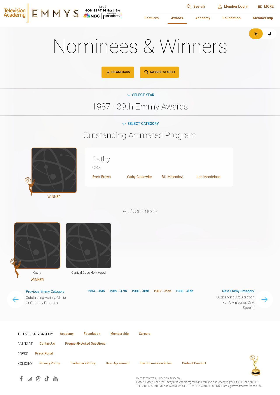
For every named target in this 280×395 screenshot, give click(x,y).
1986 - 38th (140, 291)
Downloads (120, 72)
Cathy (101, 159)
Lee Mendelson (208, 177)
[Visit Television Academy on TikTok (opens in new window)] (47, 379)
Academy (202, 18)
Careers (144, 333)
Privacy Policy (49, 363)
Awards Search (162, 72)
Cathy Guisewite (139, 177)
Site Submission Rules (156, 363)
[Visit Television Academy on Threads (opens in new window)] (38, 379)
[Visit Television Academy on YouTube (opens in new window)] (55, 379)
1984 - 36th (96, 291)
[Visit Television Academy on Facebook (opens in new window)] (21, 379)
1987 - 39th (162, 291)
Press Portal (44, 353)
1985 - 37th (118, 291)
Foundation (231, 18)
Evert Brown (101, 177)
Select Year (143, 95)
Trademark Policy (83, 363)
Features (152, 18)
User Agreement (117, 363)
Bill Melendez (172, 177)
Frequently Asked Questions (85, 343)
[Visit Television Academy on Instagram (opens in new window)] (29, 379)
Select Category (143, 124)
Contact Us (47, 343)
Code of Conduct (194, 363)
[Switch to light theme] (256, 33)
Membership (263, 18)
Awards (177, 18)
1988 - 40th (184, 291)
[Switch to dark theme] (269, 33)
